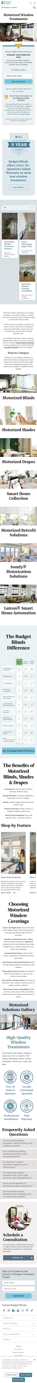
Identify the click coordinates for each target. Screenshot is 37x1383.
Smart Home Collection (25, 343)
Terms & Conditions (18, 1352)
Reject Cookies (26, 1375)
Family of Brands (10, 1323)
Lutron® (7, 347)
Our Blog (7, 1340)
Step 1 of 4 (20, 70)
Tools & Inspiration (11, 1334)
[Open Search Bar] (31, 3)
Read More (6, 893)
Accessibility (18, 1355)
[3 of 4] (19, 1027)
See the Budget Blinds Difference (18, 750)
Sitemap (18, 1346)
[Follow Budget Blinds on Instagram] (9, 1310)
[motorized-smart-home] (13, 853)
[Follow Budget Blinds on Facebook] (4, 1310)
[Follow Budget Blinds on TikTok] (32, 1310)
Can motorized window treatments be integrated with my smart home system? (17, 1194)
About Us (7, 1329)
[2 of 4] (17, 1027)
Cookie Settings (11, 1375)
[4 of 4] (20, 1027)
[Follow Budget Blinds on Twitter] (23, 1310)
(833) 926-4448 (34, 7)
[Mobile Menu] (35, 3)
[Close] (34, 1359)
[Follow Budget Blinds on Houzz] (13, 1310)
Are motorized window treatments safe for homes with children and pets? (17, 1143)
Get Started (18, 81)
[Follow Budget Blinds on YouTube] (18, 1310)
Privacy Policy (25, 114)
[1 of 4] (16, 1027)
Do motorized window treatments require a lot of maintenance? (15, 1165)
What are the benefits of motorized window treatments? (17, 1184)
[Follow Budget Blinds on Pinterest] (27, 1310)
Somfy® (14, 347)
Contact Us (17, 1258)
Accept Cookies (18, 1380)
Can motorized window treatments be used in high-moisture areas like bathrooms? (17, 1175)
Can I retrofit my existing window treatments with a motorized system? (15, 1154)
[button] (9, 8)
